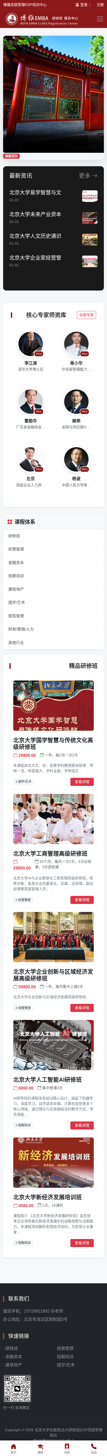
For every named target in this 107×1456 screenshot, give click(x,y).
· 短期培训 (64, 1356)
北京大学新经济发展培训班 (47, 1197)
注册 (100, 5)
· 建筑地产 (12, 1365)
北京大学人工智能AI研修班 (47, 1079)
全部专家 (86, 315)
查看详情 (82, 782)
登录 (84, 5)
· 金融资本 (12, 1356)
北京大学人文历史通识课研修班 (45, 236)
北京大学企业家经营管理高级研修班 (50, 258)
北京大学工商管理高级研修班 (50, 853)
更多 (85, 175)
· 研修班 (10, 1348)
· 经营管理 (64, 1348)
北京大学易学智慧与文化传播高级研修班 (56, 192)
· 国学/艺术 (65, 1365)
